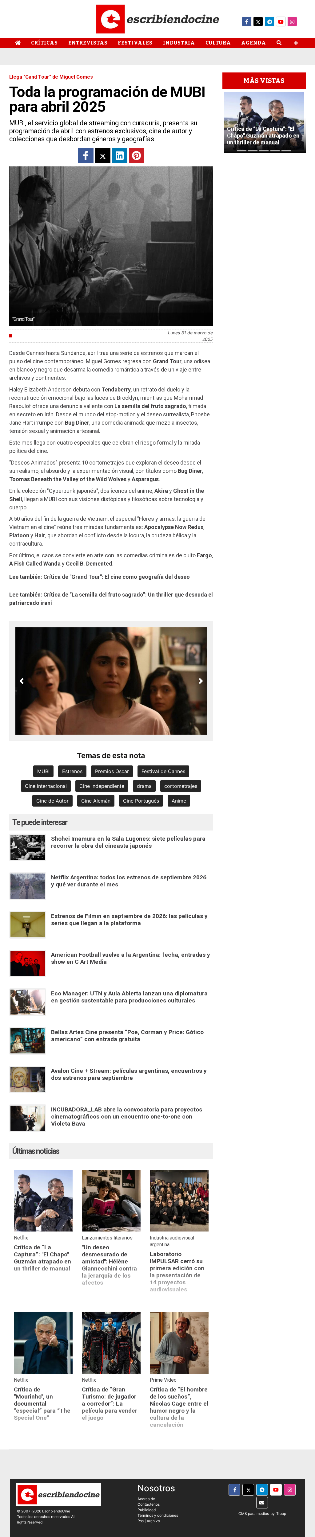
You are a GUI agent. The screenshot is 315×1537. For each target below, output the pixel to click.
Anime (179, 801)
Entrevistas (88, 43)
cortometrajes (180, 786)
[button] (21, 681)
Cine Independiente (101, 786)
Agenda (253, 43)
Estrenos (72, 771)
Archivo (153, 1521)
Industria (179, 43)
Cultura (218, 43)
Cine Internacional (46, 786)
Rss (141, 1521)
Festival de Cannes (163, 771)
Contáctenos (149, 1504)
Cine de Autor (52, 801)
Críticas (44, 43)
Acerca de (146, 1498)
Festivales (135, 43)
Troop (281, 1513)
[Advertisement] (264, 245)
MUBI (43, 771)
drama (144, 786)
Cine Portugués (141, 801)
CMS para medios (253, 1513)
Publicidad (147, 1510)
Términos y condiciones (158, 1515)
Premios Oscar (112, 771)
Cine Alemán (95, 801)
